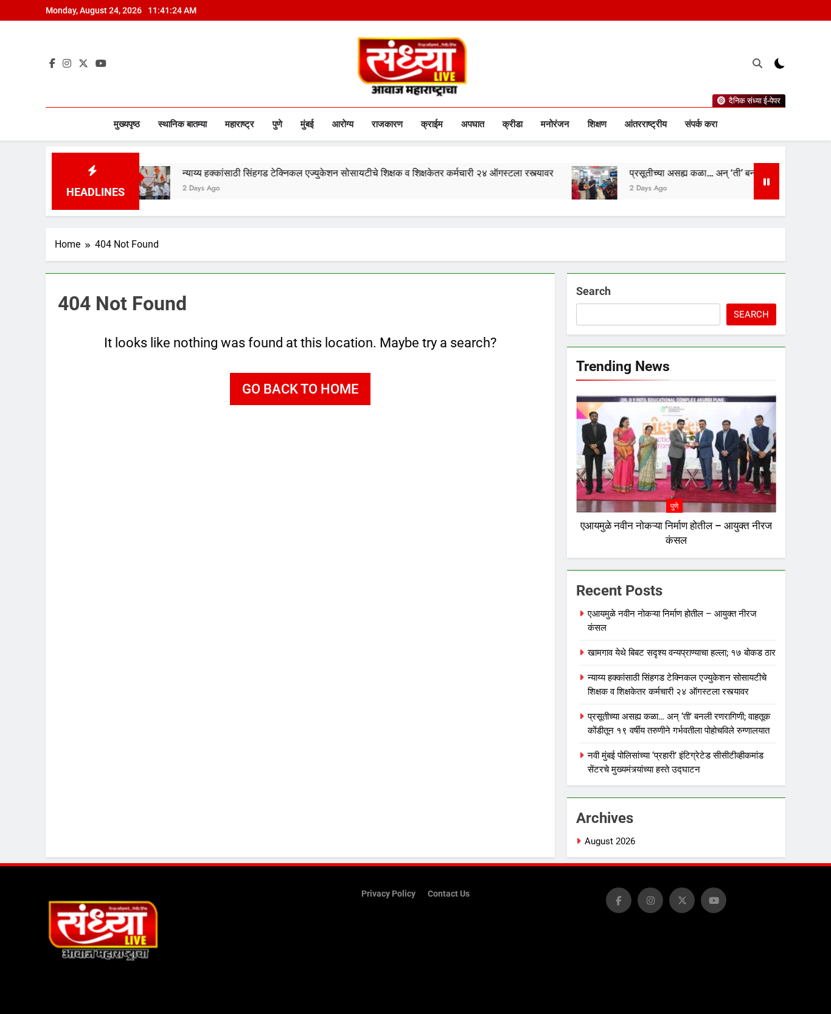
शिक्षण (597, 124)
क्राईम (432, 124)
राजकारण (387, 124)
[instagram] (67, 64)
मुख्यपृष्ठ (127, 124)
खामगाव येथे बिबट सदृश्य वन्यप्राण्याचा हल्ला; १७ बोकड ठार (682, 652)
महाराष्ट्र (239, 124)
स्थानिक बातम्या (182, 124)
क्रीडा (512, 124)
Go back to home (300, 389)
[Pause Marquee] (766, 181)
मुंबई (307, 124)
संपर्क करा (701, 124)
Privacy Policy (388, 894)
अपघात (472, 124)
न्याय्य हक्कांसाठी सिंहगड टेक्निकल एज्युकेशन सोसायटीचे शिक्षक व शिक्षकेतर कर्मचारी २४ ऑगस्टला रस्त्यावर (336, 173)
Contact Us (449, 894)
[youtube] (101, 64)
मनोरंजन (555, 124)
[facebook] (52, 64)
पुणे (277, 124)
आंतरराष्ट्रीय (646, 124)
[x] (83, 64)
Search (593, 291)
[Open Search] (757, 63)
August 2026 (610, 841)
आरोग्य (342, 124)
